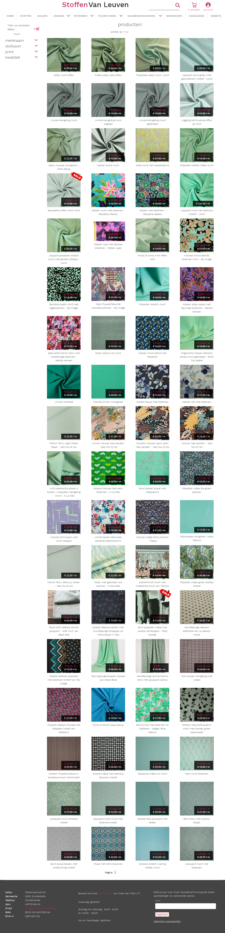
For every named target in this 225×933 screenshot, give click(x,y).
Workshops (174, 15)
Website (216, 15)
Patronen (80, 15)
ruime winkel (105, 893)
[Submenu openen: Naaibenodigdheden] (160, 16)
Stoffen (25, 15)
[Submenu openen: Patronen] (92, 16)
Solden (42, 15)
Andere (59, 15)
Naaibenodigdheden (141, 15)
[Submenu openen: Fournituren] (121, 16)
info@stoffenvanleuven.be (40, 908)
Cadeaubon (196, 15)
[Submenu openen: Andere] (68, 16)
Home (10, 15)
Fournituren (107, 15)
